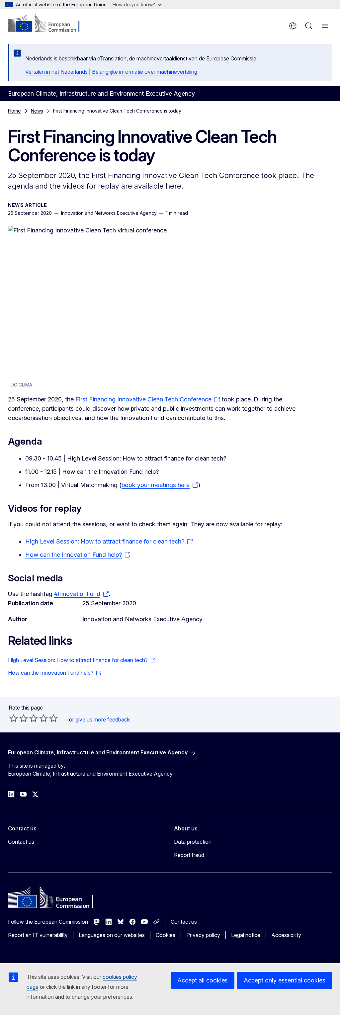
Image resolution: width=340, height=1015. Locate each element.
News (37, 111)
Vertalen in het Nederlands (56, 71)
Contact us (21, 841)
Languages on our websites (112, 935)
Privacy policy (203, 935)
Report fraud (189, 855)
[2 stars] (19, 718)
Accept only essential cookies (284, 980)
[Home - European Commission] (48, 23)
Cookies (165, 935)
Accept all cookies (202, 980)
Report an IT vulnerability (38, 935)
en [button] (293, 26)
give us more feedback (102, 719)
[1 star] (14, 718)
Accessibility (286, 935)
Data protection (193, 841)
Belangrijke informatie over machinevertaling (144, 71)
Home (14, 111)
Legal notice (245, 935)
